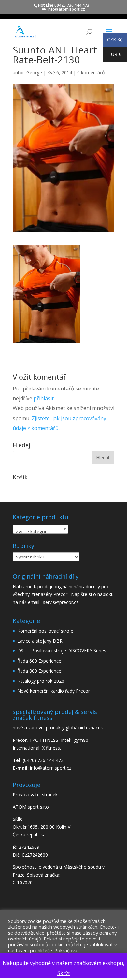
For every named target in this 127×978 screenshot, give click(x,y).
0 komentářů (91, 72)
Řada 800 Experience (39, 671)
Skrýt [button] (63, 973)
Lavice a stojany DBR (40, 641)
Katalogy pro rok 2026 (40, 681)
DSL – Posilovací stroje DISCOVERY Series (61, 651)
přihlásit (44, 398)
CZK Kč (112, 41)
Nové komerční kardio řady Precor (53, 691)
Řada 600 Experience (39, 661)
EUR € (112, 55)
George (34, 72)
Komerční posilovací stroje (45, 631)
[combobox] (40, 529)
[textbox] (40, 532)
